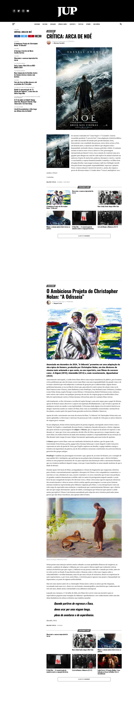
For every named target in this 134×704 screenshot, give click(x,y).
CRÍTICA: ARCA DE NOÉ (23, 32)
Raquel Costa (58, 303)
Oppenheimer (112, 373)
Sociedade (37, 24)
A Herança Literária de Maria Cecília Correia (23, 52)
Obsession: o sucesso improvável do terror (26, 59)
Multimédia (96, 24)
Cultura (44, 24)
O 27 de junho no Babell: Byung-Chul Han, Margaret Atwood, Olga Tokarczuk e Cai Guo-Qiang (25, 102)
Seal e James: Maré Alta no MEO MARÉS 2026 (24, 66)
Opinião (88, 24)
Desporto (72, 24)
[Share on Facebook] (17, 36)
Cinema (60, 182)
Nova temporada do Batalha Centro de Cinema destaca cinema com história (25, 75)
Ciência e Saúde (62, 24)
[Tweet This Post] (24, 36)
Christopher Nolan (89, 367)
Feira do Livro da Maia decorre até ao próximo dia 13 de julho (25, 83)
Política (80, 24)
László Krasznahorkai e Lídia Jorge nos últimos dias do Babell (25, 110)
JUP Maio (67, 182)
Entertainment (18, 97)
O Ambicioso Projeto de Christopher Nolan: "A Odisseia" (26, 44)
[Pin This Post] (31, 36)
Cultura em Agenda (19, 70)
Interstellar (73, 373)
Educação (53, 24)
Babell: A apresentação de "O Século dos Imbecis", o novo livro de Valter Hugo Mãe (26, 91)
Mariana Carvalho (59, 43)
